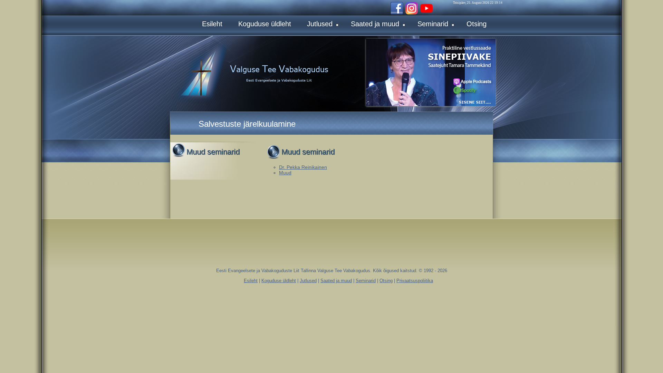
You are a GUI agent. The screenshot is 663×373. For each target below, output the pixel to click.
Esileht (212, 24)
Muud (285, 172)
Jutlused (320, 24)
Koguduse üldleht (264, 24)
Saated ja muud (375, 24)
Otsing (477, 24)
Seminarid (432, 24)
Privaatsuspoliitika (414, 280)
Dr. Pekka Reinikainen (303, 167)
